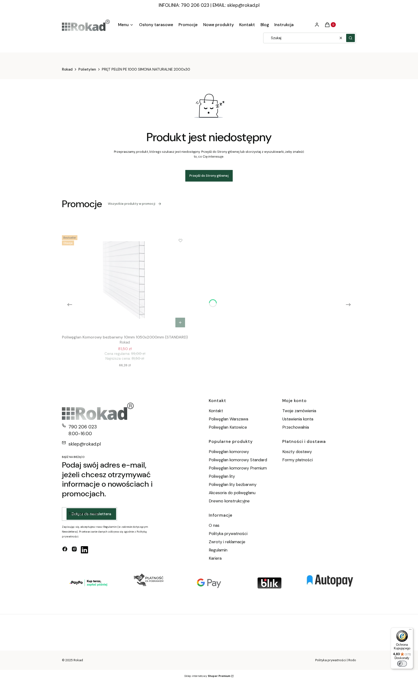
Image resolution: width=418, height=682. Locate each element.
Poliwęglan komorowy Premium (238, 468)
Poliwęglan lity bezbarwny (232, 484)
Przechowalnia (295, 427)
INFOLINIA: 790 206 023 (184, 5)
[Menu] (410, 630)
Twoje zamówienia (299, 410)
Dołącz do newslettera (91, 514)
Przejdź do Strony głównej (209, 176)
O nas (214, 525)
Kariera (215, 558)
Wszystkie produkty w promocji (131, 204)
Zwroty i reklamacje (227, 541)
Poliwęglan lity (222, 476)
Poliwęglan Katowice (228, 427)
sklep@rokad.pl (243, 5)
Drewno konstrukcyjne (229, 501)
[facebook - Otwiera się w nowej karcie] (65, 549)
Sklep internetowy (207, 676)
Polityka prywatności (228, 533)
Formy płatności (297, 459)
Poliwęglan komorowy (229, 451)
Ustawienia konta (297, 419)
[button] (350, 38)
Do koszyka (180, 322)
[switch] (402, 664)
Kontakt (216, 410)
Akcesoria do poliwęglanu (232, 492)
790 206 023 (82, 427)
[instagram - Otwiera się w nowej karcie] (74, 549)
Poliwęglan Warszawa (228, 419)
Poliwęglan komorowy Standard (238, 459)
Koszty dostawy (297, 451)
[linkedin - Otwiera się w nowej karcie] (84, 549)
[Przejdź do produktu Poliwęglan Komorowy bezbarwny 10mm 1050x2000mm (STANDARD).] (124, 281)
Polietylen (87, 69)
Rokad (67, 69)
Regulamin (218, 550)
